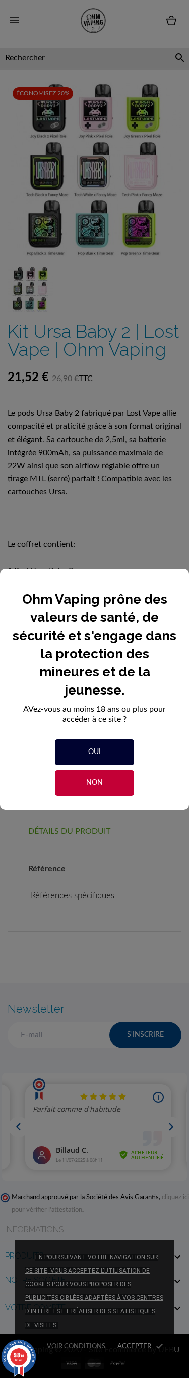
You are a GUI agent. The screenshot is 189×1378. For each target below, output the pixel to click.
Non (94, 782)
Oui (94, 752)
